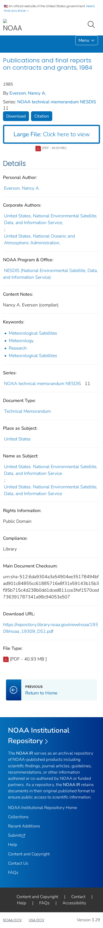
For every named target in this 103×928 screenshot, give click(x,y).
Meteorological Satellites (33, 333)
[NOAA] (12, 26)
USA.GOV (36, 920)
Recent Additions (24, 826)
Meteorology (21, 341)
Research (18, 348)
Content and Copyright (29, 854)
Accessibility (74, 903)
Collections (18, 817)
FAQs (13, 872)
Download (16, 116)
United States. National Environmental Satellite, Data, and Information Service (50, 470)
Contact (78, 897)
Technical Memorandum (27, 411)
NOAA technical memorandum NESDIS (56, 102)
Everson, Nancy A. (28, 93)
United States (17, 439)
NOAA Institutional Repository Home (42, 807)
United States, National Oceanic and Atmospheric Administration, (39, 239)
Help (12, 844)
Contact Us (18, 863)
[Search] (92, 24)
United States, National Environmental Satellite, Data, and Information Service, (50, 219)
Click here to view (52, 134)
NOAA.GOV (12, 920)
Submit (14, 835)
